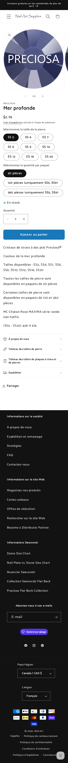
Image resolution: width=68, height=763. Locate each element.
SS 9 (28, 147)
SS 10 (46, 147)
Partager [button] (13, 385)
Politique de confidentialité (36, 742)
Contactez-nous (18, 464)
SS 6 (28, 137)
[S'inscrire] (56, 617)
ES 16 (30, 156)
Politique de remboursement (41, 736)
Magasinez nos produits (24, 490)
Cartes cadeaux (18, 499)
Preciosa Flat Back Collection (27, 590)
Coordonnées (51, 755)
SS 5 (11, 137)
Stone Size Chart (19, 553)
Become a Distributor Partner (28, 527)
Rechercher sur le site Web (26, 518)
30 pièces (15, 173)
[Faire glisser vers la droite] (43, 96)
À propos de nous (19, 427)
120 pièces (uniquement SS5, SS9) (33, 182)
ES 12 (11, 156)
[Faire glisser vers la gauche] (25, 96)
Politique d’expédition (26, 755)
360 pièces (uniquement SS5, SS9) (33, 192)
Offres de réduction (21, 509)
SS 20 (49, 156)
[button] (9, 16)
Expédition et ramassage (24, 436)
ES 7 (45, 137)
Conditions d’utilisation (36, 749)
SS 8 (11, 147)
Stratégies (14, 445)
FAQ (10, 455)
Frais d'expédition (12, 122)
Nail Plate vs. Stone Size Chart (28, 562)
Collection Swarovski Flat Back (29, 581)
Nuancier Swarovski (21, 572)
